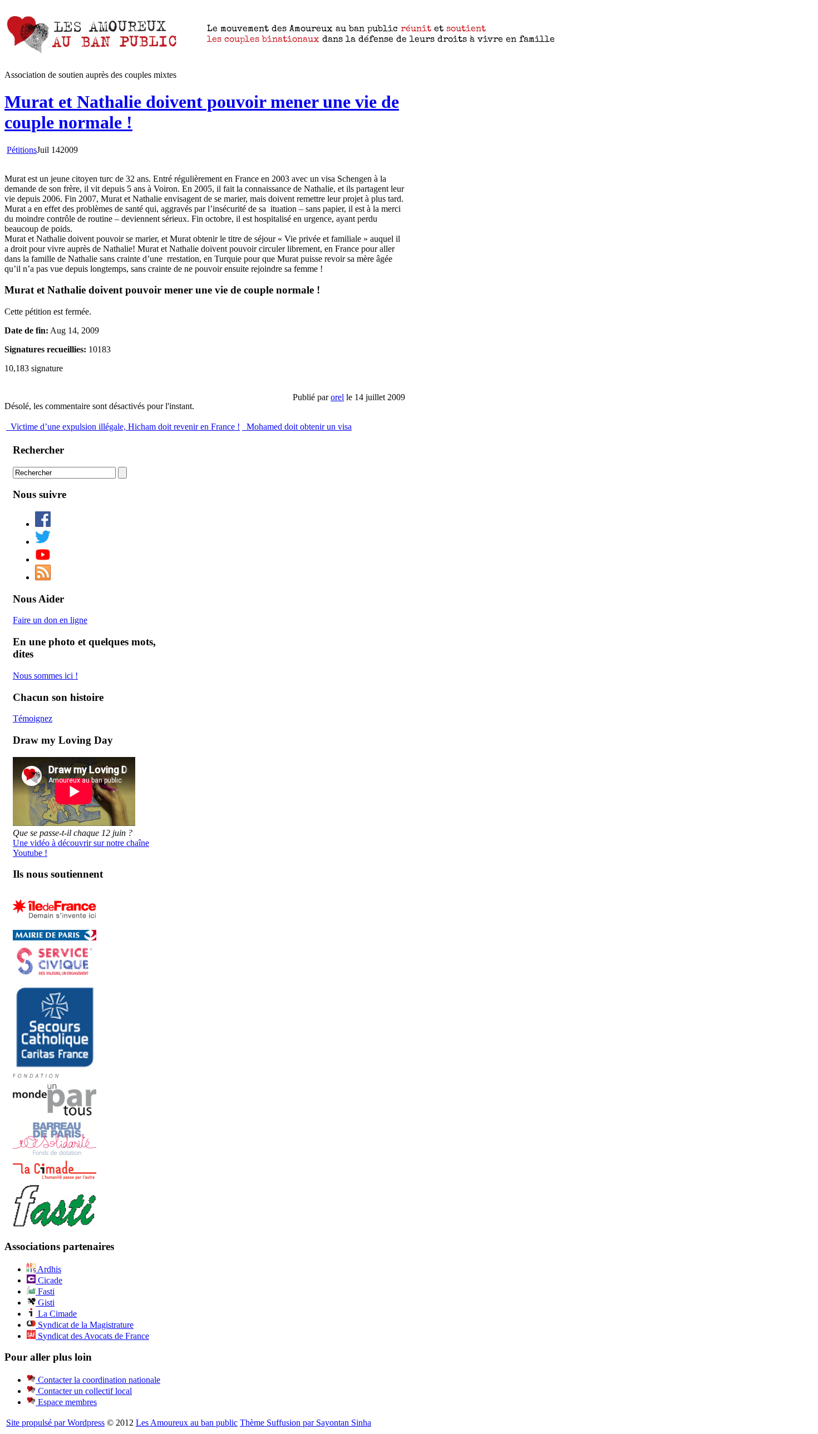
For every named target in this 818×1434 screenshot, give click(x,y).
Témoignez (32, 718)
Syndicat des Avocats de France (92, 1336)
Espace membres (66, 1402)
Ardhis (48, 1269)
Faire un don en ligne (50, 620)
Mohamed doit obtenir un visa (298, 426)
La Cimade (56, 1313)
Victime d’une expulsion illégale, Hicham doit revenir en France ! (124, 426)
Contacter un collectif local (84, 1391)
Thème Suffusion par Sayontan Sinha (305, 1422)
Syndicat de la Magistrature (85, 1325)
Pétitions (22, 150)
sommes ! (45, 675)
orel (337, 397)
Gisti (45, 1302)
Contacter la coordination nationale (98, 1380)
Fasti (45, 1291)
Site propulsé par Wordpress (55, 1422)
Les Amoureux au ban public (187, 1422)
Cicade (49, 1280)
